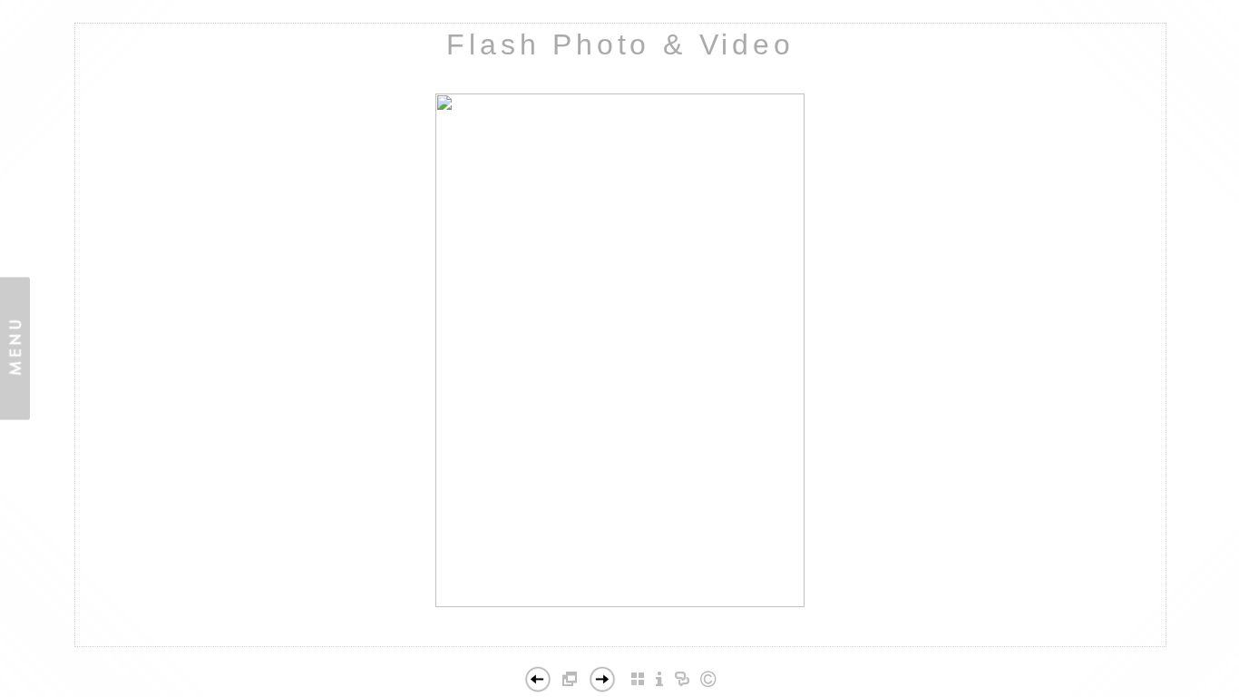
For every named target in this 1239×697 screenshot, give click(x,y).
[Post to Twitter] (658, 643)
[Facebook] (577, 643)
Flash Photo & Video (620, 44)
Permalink (737, 631)
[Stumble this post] (520, 643)
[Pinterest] (627, 643)
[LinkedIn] (596, 643)
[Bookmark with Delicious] (539, 643)
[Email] (681, 643)
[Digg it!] (558, 643)
